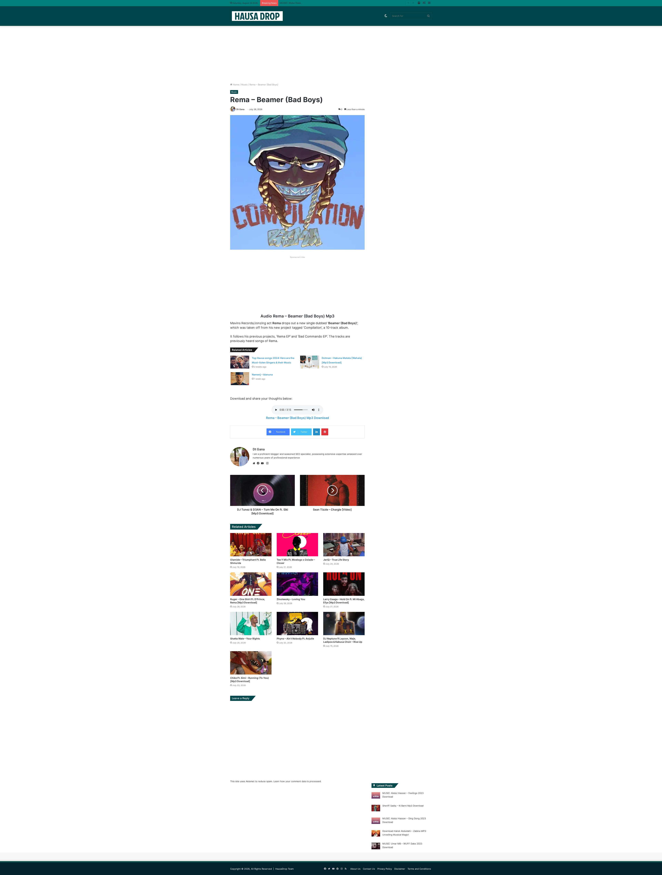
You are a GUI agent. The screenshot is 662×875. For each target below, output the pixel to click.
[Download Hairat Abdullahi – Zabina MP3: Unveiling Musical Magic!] (376, 834)
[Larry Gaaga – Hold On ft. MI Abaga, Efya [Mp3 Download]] (344, 584)
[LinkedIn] (316, 431)
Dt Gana (240, 109)
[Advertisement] (331, 53)
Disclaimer (399, 868)
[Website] (255, 463)
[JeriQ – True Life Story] (344, 544)
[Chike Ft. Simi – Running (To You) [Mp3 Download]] (251, 662)
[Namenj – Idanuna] (239, 378)
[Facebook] (259, 463)
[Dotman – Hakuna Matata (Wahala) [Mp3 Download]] (309, 362)
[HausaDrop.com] (257, 15)
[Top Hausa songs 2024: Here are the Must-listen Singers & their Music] (239, 362)
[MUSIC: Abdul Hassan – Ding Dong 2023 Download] (376, 821)
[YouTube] (263, 463)
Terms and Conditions (419, 868)
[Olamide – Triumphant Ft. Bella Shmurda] (251, 544)
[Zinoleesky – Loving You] (297, 584)
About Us (355, 868)
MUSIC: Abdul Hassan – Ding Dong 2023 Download (307, 3)
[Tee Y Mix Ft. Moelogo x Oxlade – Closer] (297, 544)
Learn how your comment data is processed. (297, 781)
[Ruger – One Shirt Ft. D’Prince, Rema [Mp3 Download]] (251, 584)
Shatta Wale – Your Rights (245, 638)
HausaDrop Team (284, 868)
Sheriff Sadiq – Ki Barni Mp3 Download (403, 805)
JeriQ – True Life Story (336, 559)
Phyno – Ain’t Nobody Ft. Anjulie (295, 638)
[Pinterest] (324, 431)
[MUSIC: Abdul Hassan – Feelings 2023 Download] (376, 796)
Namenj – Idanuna (262, 374)
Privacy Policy (384, 868)
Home (235, 84)
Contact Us (369, 868)
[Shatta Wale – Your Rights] (251, 623)
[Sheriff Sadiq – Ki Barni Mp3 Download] (376, 808)
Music (244, 84)
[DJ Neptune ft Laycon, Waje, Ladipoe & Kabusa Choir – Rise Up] (344, 623)
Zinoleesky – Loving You (291, 599)
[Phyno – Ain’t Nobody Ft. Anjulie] (297, 623)
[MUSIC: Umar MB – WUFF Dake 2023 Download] (376, 846)
